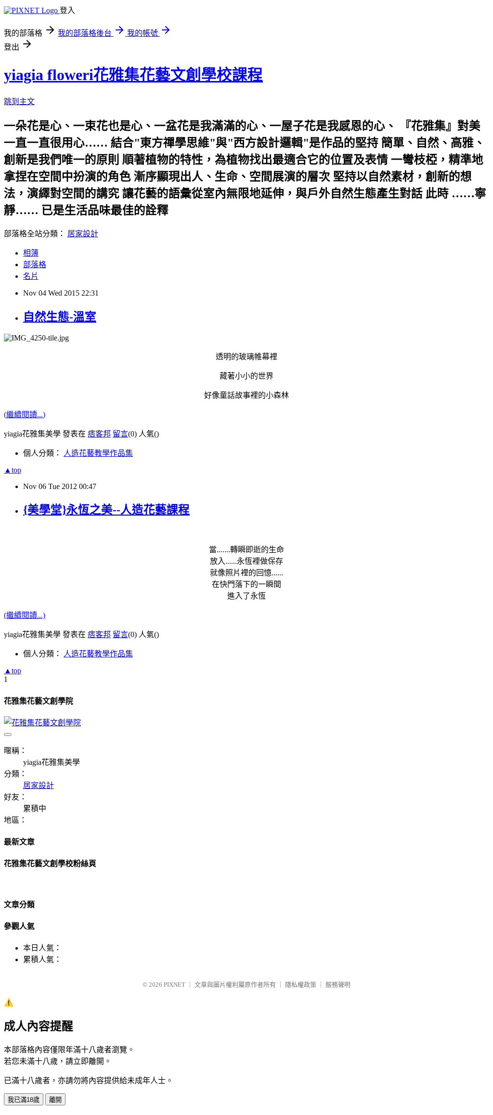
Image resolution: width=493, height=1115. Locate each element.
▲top (12, 470)
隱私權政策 (300, 984)
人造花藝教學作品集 (98, 453)
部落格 (34, 264)
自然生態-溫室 (59, 317)
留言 (120, 434)
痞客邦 (99, 434)
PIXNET (174, 984)
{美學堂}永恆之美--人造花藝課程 (106, 509)
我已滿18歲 (23, 1099)
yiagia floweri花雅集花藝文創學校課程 (133, 74)
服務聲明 (337, 984)
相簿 (31, 253)
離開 (55, 1099)
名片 (31, 276)
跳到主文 (19, 101)
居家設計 (82, 234)
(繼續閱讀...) (24, 414)
